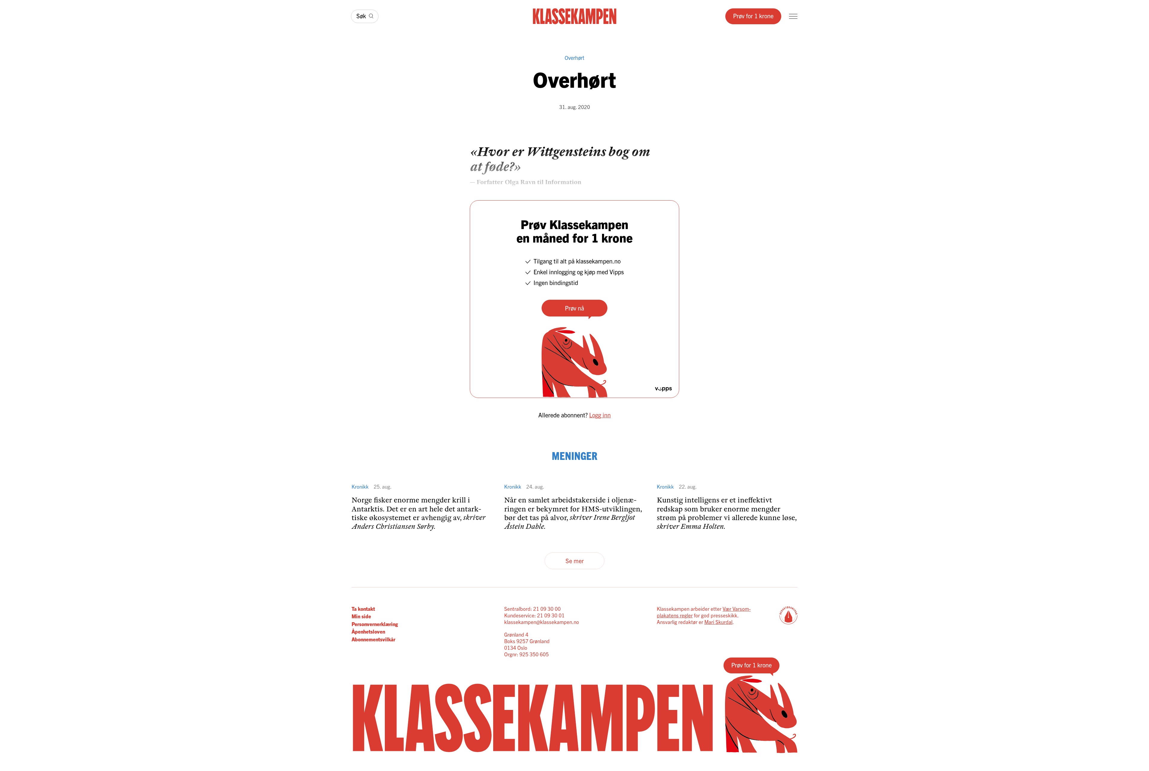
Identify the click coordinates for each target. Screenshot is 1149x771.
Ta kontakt (363, 608)
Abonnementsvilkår (373, 639)
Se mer (575, 560)
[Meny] (793, 16)
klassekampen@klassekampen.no (541, 622)
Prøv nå (574, 308)
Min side (361, 616)
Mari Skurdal (718, 622)
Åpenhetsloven (368, 631)
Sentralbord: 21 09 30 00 (532, 608)
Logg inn (600, 415)
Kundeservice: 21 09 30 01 (534, 615)
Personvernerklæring (375, 624)
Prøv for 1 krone (753, 15)
